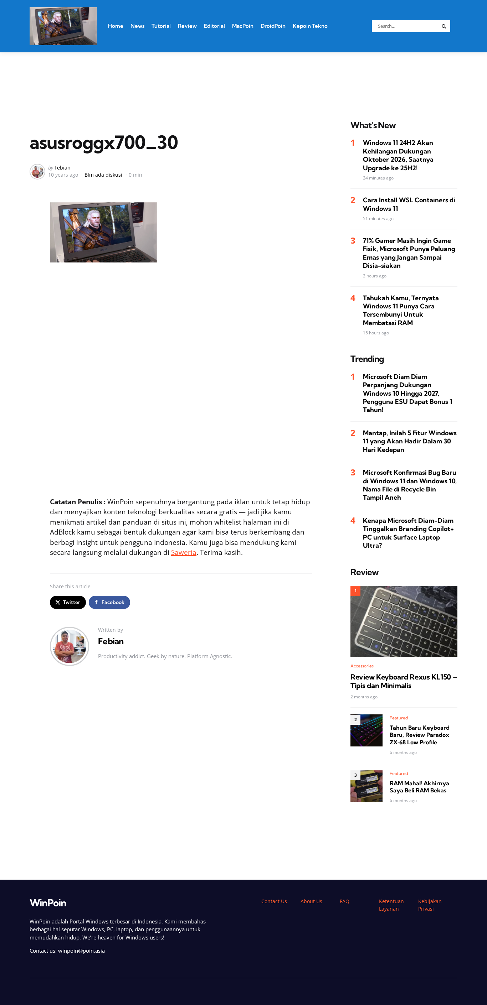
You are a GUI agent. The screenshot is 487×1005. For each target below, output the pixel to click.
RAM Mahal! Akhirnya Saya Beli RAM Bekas (419, 786)
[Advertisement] (243, 77)
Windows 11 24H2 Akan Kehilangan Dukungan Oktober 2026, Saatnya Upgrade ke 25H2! (398, 155)
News (137, 25)
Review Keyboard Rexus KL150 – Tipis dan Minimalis (403, 681)
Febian (63, 167)
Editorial (214, 25)
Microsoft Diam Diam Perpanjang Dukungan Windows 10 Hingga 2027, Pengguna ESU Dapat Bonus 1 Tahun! (407, 393)
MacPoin (242, 25)
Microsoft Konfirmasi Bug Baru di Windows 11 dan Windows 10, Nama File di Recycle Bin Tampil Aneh (410, 484)
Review (187, 25)
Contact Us (274, 901)
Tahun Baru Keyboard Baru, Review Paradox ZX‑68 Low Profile (420, 735)
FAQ (344, 901)
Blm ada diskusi (103, 174)
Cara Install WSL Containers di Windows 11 (409, 204)
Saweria (183, 552)
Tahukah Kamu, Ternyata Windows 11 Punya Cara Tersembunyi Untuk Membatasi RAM (401, 310)
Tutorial (161, 25)
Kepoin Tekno (310, 25)
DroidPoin (273, 25)
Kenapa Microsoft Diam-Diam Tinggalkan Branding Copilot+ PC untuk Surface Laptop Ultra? (408, 533)
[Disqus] (181, 773)
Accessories (362, 665)
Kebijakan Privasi (430, 905)
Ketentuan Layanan (391, 905)
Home (115, 25)
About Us (311, 901)
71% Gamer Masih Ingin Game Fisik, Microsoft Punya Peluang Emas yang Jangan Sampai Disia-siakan (409, 253)
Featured (399, 717)
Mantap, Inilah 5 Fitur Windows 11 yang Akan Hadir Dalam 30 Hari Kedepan (410, 441)
